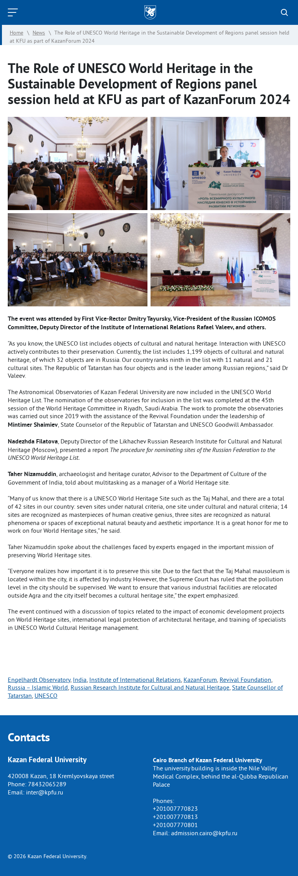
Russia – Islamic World (38, 687)
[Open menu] (14, 12)
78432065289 (47, 784)
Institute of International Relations (135, 679)
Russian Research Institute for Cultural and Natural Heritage (150, 687)
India (80, 679)
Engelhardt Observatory (39, 679)
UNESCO (46, 695)
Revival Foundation (245, 679)
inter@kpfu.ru (44, 792)
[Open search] (284, 12)
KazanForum (200, 679)
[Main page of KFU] (150, 12)
